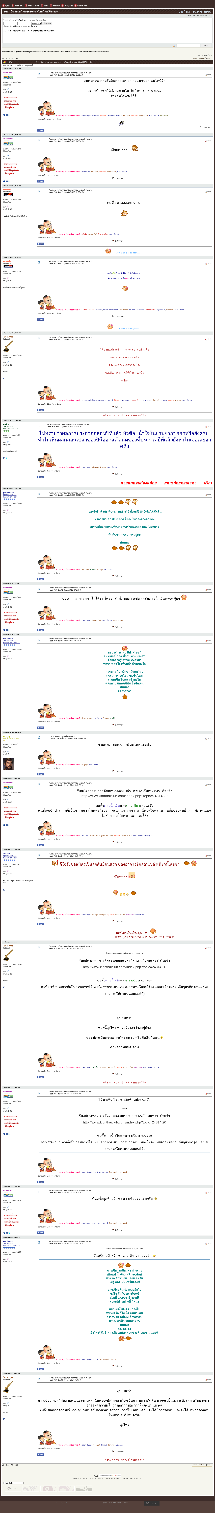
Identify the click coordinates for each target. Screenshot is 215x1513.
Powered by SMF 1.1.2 (81, 1478)
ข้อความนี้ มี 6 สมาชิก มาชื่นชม (49, 1449)
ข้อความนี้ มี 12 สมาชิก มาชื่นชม (49, 404)
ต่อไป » (209, 55)
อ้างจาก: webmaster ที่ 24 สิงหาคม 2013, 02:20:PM (124, 953)
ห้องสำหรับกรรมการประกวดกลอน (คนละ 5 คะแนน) (93, 51)
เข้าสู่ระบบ (31, 20)
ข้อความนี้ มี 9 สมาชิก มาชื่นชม (49, 1071)
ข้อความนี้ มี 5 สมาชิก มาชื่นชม (49, 175)
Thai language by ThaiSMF (132, 1478)
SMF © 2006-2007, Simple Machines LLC (106, 1478)
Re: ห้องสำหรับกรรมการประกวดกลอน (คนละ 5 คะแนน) (70, 73)
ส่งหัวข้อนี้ (202, 58)
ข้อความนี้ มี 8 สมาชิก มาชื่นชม (49, 839)
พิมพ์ (208, 58)
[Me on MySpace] (4, 116)
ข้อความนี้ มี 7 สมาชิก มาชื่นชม (49, 918)
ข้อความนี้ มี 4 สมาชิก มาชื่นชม (49, 238)
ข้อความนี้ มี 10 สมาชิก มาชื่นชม (49, 119)
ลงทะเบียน (42, 20)
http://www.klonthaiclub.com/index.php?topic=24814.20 (124, 796)
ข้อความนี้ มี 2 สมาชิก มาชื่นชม (49, 768)
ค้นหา (126, 1503)
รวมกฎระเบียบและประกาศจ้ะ (45, 51)
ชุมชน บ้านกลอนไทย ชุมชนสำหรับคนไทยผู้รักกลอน (18, 51)
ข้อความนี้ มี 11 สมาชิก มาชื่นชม (49, 313)
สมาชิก (119, 1503)
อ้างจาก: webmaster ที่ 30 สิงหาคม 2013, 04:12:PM (124, 1249)
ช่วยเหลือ (112, 1503)
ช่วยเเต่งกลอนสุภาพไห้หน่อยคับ (63, 736)
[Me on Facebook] (7, 116)
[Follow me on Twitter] (9, 116)
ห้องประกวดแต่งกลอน (63, 51)
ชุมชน (195, 58)
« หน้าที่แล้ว (201, 55)
